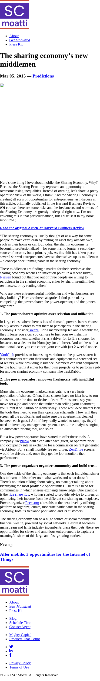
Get (19, 40)
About (14, 36)
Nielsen (5, 277)
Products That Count (24, 639)
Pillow (24, 441)
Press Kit (16, 44)
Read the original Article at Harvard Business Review (42, 228)
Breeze (33, 330)
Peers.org (32, 503)
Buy (20, 606)
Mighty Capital (20, 635)
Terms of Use (19, 667)
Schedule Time (20, 623)
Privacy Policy (20, 663)
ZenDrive (76, 449)
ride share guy (19, 494)
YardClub (7, 355)
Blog (13, 618)
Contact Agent (19, 627)
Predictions (43, 76)
